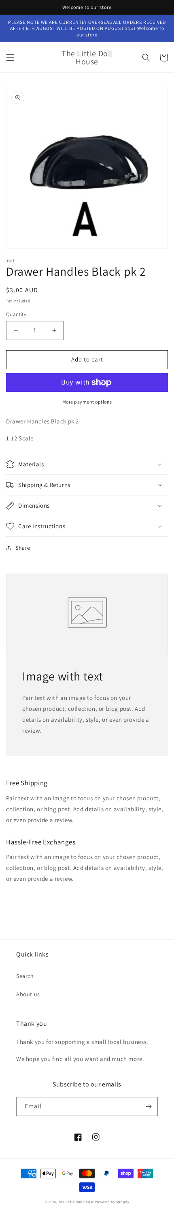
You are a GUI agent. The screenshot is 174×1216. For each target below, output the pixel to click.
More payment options (87, 402)
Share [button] (22, 547)
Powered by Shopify (112, 1201)
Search (25, 976)
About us (28, 994)
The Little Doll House (76, 1201)
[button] (10, 57)
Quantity (16, 314)
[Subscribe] (148, 1106)
